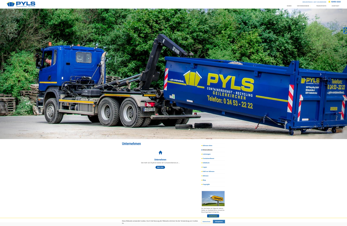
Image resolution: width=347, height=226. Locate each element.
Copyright (206, 184)
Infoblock (206, 163)
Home (289, 6)
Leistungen (207, 154)
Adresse (205, 176)
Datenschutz (206, 221)
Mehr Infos (160, 167)
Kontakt (335, 6)
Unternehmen (303, 6)
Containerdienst (208, 158)
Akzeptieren (219, 221)
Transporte (321, 6)
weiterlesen (213, 216)
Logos (205, 167)
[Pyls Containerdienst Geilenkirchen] (21, 4)
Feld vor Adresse (208, 171)
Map (204, 180)
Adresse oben (207, 145)
